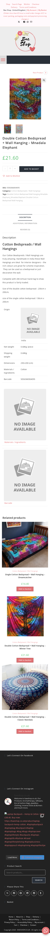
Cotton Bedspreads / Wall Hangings (25, 191)
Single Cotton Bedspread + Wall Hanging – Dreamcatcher (25, 576)
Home (11, 917)
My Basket (42, 10)
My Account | (32, 10)
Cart (15, 925)
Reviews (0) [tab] (25, 229)
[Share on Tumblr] (40, 893)
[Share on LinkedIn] (27, 893)
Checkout (35, 4)
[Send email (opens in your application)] (31, 22)
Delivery (14, 7)
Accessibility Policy (25, 922)
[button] (44, 80)
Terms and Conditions (27, 7)
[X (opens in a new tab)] (19, 22)
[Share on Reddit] (34, 893)
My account (39, 922)
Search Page (17, 4)
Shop (8, 4)
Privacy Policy (9, 922)
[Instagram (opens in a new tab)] (27, 22)
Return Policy (14, 919)
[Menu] (3, 59)
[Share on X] (7, 893)
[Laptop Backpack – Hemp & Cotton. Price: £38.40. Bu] (25, 832)
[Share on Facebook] (14, 893)
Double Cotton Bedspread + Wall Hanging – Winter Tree (25, 647)
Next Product (38, 72)
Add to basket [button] (25, 589)
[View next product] (46, 73)
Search (38, 880)
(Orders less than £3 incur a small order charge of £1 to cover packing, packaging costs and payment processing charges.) (25, 16)
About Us (19, 917)
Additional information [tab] (25, 223)
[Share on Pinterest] (20, 893)
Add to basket (31, 169)
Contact (33, 925)
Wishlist (27, 4)
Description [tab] (25, 217)
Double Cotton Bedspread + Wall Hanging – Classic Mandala (25, 718)
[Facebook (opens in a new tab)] (24, 22)
